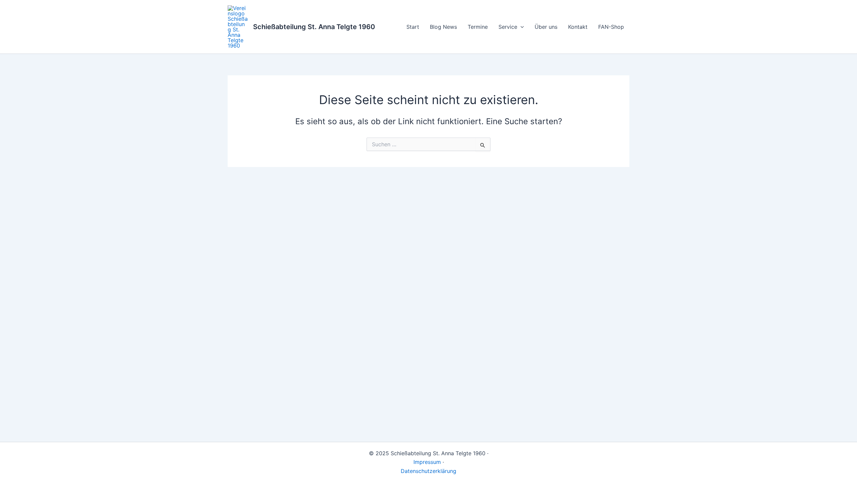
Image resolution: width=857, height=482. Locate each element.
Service (507, 26)
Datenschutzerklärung (428, 471)
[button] (520, 27)
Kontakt (578, 26)
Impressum (427, 462)
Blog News (443, 26)
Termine (478, 26)
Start (412, 26)
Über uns (546, 26)
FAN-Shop (611, 26)
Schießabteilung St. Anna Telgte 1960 (314, 27)
